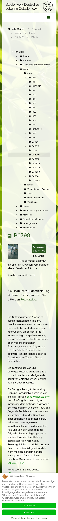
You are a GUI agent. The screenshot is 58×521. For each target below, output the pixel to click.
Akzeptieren (29, 505)
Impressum (42, 518)
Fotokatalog (28, 299)
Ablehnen (29, 512)
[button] (48, 17)
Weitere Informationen (22, 518)
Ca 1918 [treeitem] (36, 154)
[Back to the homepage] (29, 6)
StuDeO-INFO (16, 462)
